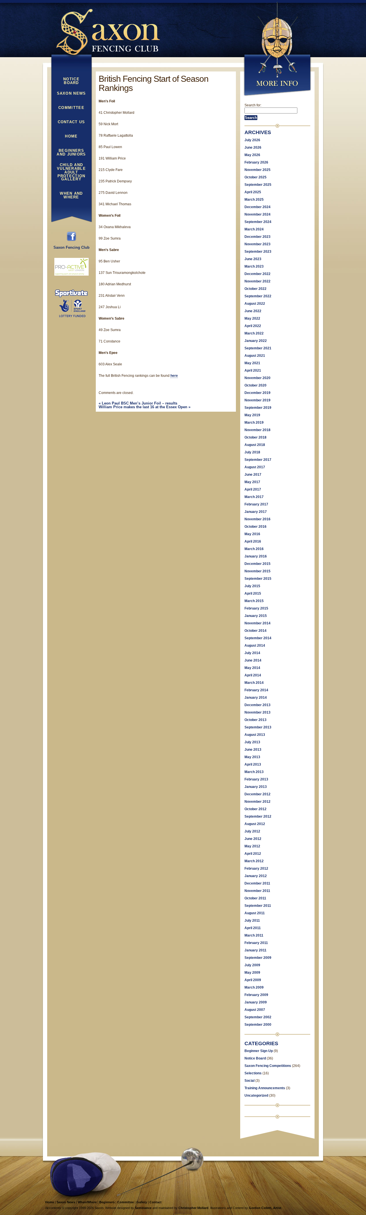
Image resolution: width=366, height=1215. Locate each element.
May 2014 (252, 668)
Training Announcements (264, 1088)
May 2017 (252, 482)
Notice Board (71, 81)
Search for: (252, 105)
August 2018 (254, 445)
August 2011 (254, 913)
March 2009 (254, 987)
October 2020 (255, 385)
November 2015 (257, 571)
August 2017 (254, 467)
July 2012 (252, 831)
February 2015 (256, 608)
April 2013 (252, 764)
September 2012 (257, 816)
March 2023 (254, 266)
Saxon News (71, 93)
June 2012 (252, 839)
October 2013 (255, 720)
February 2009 (256, 995)
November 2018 (257, 430)
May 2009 (252, 973)
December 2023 (257, 237)
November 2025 (257, 170)
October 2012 (255, 809)
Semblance (143, 1208)
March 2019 (254, 423)
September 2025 (257, 185)
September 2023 (257, 252)
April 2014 (252, 675)
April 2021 (252, 371)
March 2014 (254, 683)
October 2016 (255, 527)
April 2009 (252, 980)
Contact (156, 1202)
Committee (71, 108)
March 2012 (254, 861)
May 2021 (252, 363)
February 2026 (256, 162)
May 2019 (252, 415)
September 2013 (257, 727)
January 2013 (255, 787)
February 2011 (256, 943)
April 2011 (252, 928)
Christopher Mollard (193, 1208)
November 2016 (257, 519)
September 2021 (257, 348)
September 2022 (257, 296)
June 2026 (252, 148)
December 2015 (257, 564)
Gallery (71, 179)
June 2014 (252, 660)
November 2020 (257, 378)
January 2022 (255, 341)
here (174, 376)
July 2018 (252, 452)
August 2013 (254, 735)
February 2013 (256, 779)
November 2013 (257, 712)
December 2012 (257, 794)
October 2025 (255, 177)
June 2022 (252, 311)
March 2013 (254, 772)
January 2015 (255, 616)
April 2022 (252, 326)
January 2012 (255, 876)
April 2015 (252, 593)
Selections (253, 1073)
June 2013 (252, 750)
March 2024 (254, 229)
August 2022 (254, 304)
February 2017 (256, 504)
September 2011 (257, 906)
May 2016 (252, 534)
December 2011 (257, 883)
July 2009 (252, 965)
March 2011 (253, 935)
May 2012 (252, 846)
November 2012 (257, 802)
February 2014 (256, 690)
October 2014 (255, 631)
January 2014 (255, 698)
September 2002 (257, 1017)
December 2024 (257, 207)
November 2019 (257, 400)
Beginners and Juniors (71, 152)
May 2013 (252, 757)
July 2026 (252, 140)
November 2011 (257, 891)
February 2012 (256, 869)
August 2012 (254, 824)
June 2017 (252, 475)
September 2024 (257, 222)
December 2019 (257, 393)
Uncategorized (256, 1096)
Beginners (107, 1202)
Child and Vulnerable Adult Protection (71, 167)
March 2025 (254, 200)
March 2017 (254, 497)
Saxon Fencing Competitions (267, 1066)
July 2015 (252, 586)
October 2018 (255, 437)
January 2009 (255, 1002)
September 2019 (257, 408)
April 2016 (252, 541)
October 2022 (255, 289)
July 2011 (252, 921)
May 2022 (252, 318)
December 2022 (257, 274)
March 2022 (254, 333)
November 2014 (257, 623)
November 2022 (257, 281)
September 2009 (257, 958)
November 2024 (257, 214)
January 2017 (255, 512)
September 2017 (257, 460)
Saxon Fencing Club (71, 247)
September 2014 (257, 638)
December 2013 (257, 705)
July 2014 (252, 653)
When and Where (71, 195)
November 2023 (257, 244)
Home (71, 136)
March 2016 (254, 549)
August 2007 (254, 1010)
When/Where (87, 1202)
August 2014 (254, 646)
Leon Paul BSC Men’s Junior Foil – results (138, 403)
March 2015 (254, 601)
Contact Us (71, 122)
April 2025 (252, 192)
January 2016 (255, 556)
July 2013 (252, 742)
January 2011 (255, 950)
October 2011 (255, 898)
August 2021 (254, 356)
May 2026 (252, 155)
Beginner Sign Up (258, 1051)
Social (249, 1081)
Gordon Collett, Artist (265, 1208)
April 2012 (252, 854)
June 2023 (252, 259)
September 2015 (257, 579)
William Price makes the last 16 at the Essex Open (144, 407)
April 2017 (252, 489)
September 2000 (257, 1025)
